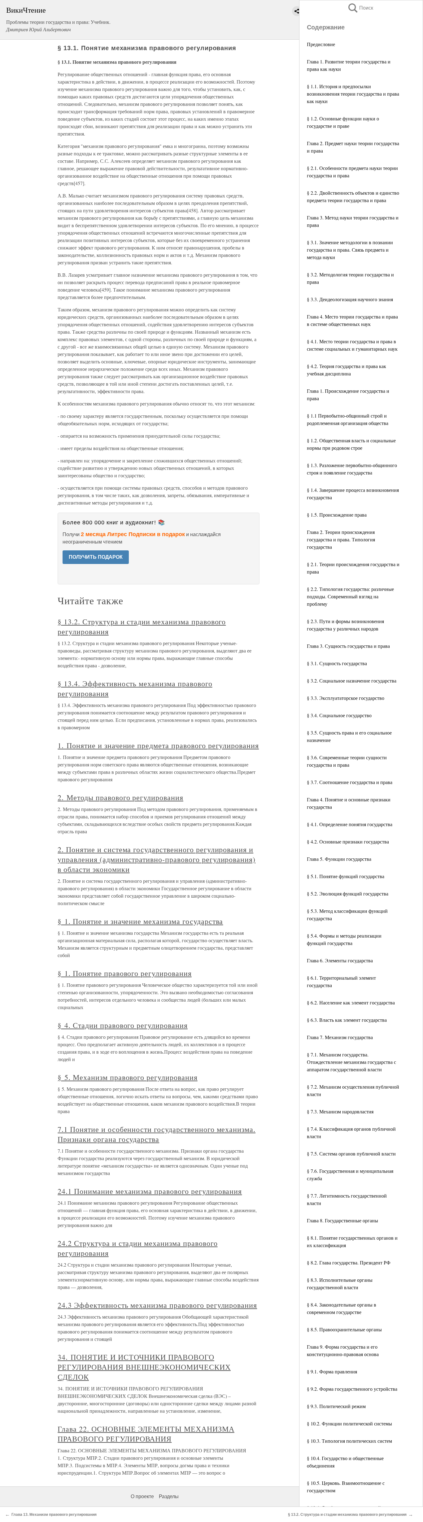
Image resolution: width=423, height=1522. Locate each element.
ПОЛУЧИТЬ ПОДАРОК (96, 557)
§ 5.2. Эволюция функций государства (347, 893)
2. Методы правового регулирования (120, 797)
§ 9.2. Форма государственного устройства (352, 1388)
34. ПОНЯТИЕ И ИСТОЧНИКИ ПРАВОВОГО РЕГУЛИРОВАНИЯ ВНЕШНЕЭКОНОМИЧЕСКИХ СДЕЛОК (144, 1367)
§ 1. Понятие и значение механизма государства (140, 921)
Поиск (360, 8)
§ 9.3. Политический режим (336, 1406)
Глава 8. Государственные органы (342, 1220)
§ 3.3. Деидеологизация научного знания (350, 299)
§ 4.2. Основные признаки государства (348, 841)
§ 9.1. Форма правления (332, 1371)
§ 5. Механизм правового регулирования (128, 1077)
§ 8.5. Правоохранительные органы (344, 1329)
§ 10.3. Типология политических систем (349, 1440)
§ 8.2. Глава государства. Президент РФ (348, 1262)
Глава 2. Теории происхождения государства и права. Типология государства (341, 539)
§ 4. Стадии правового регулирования (123, 1025)
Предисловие (321, 44)
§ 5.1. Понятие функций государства (345, 876)
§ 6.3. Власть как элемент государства (347, 1020)
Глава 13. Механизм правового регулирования (54, 1514)
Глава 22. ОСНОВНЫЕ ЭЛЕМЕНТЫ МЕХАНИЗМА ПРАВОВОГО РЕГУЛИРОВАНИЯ (146, 1434)
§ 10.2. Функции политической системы (349, 1423)
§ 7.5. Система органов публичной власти (351, 1153)
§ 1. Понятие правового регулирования (125, 973)
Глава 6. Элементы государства (340, 960)
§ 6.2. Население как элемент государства (351, 1002)
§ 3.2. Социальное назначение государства (351, 680)
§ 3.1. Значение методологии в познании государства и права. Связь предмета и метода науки (350, 249)
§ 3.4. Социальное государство (339, 715)
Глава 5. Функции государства (339, 859)
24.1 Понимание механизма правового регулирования (150, 1191)
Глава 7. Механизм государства (340, 1037)
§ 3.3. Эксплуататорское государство (345, 698)
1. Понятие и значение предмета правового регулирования (158, 745)
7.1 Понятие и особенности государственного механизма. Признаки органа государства (156, 1134)
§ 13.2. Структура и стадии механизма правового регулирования (347, 1514)
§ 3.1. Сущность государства (337, 663)
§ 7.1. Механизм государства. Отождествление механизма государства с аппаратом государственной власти (351, 1062)
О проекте (142, 1496)
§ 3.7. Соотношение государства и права (349, 782)
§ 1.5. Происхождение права (337, 514)
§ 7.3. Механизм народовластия (340, 1111)
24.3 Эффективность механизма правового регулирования (157, 1305)
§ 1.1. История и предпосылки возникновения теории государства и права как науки (353, 93)
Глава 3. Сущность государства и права (348, 646)
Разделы (169, 1496)
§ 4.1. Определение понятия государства (349, 824)
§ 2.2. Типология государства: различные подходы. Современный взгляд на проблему (350, 596)
